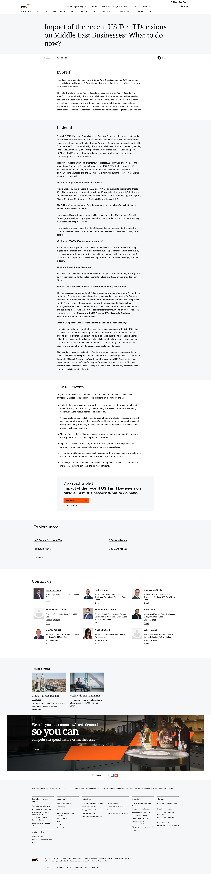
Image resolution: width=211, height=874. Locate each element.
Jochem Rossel (53, 590)
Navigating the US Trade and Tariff (94, 313)
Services (40, 12)
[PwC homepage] (25, 6)
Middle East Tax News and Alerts (64, 12)
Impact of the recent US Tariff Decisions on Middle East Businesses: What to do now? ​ (118, 12)
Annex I (60, 208)
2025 (81, 12)
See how (38, 750)
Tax (47, 12)
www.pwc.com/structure (86, 861)
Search (187, 6)
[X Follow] (108, 775)
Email (48, 600)
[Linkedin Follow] (112, 775)
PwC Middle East (27, 12)
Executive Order (79, 208)
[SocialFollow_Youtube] (116, 775)
